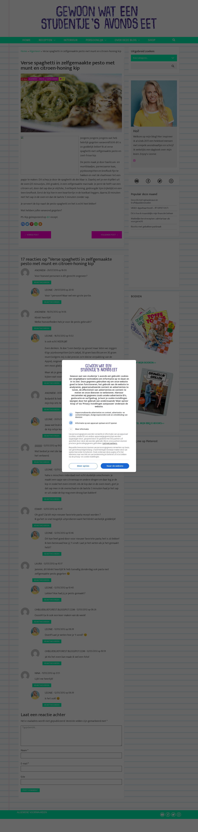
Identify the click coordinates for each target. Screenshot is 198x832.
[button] (99, 429)
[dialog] (99, 416)
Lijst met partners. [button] (109, 443)
